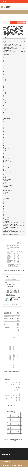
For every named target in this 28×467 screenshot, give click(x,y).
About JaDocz (6, 465)
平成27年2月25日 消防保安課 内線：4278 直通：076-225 (13, 270)
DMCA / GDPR (13, 465)
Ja (6, 7)
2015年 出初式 (12, 337)
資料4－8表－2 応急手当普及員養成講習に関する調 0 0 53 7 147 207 (14, 440)
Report (14, 22)
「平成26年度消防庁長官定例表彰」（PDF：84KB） (12, 304)
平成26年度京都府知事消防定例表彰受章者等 (12, 371)
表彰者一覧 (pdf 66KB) (12, 405)
